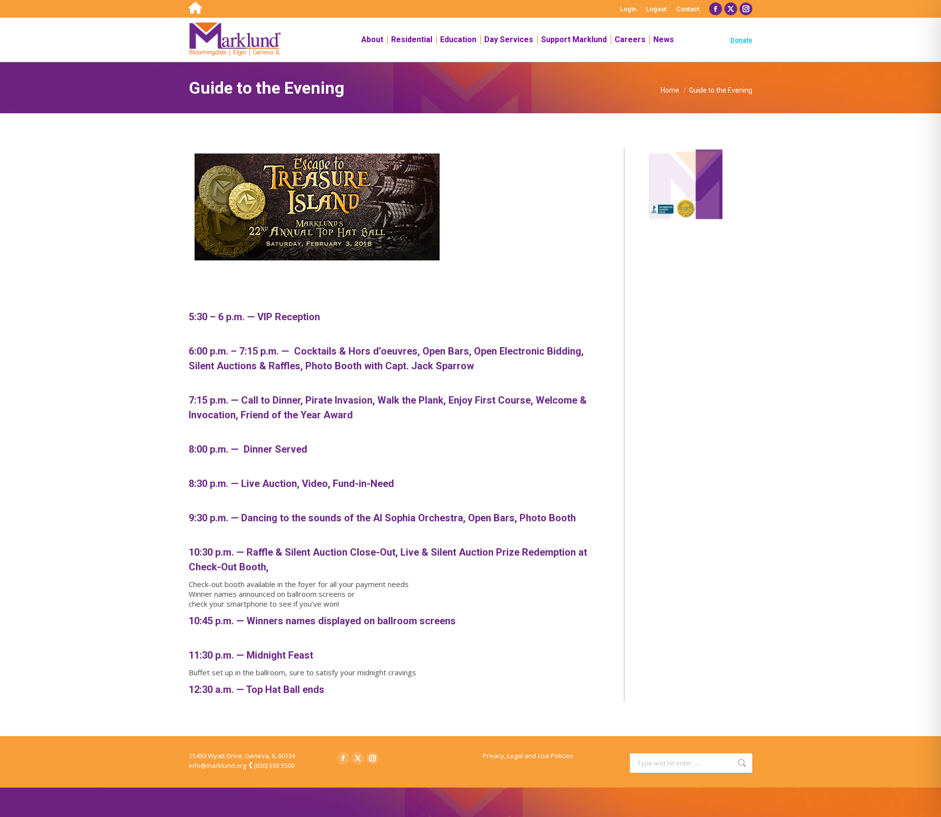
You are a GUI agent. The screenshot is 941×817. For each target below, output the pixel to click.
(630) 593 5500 (274, 765)
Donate (741, 40)
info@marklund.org (217, 765)
